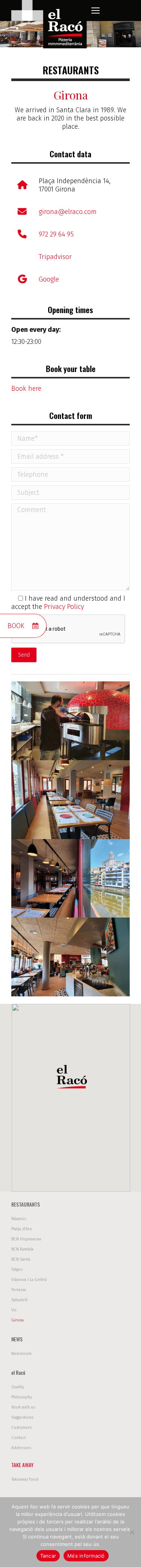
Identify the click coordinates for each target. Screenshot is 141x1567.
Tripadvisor (55, 257)
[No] (131, 1532)
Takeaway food (24, 1479)
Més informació (86, 1556)
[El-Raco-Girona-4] (70, 957)
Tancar (48, 1556)
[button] (71, 1078)
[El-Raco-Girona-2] (70, 799)
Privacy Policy (64, 607)
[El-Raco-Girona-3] (70, 878)
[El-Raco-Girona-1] (70, 720)
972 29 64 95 (56, 234)
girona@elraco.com (68, 212)
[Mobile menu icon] (95, 10)
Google (49, 279)
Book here (26, 388)
